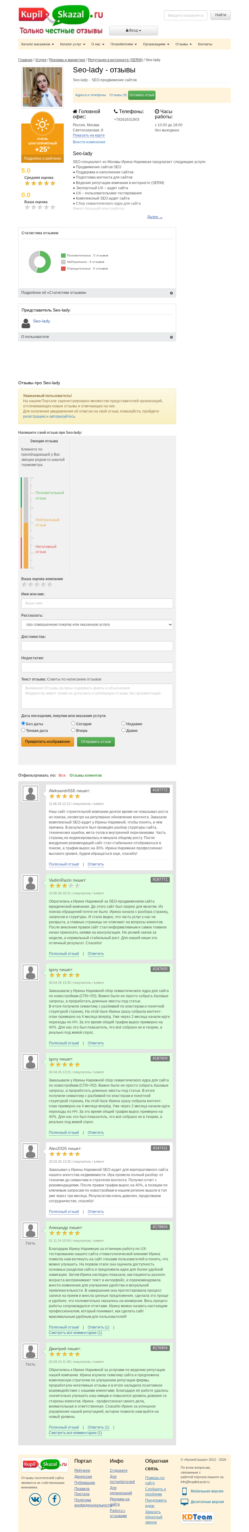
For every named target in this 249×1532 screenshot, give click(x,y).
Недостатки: (32, 658)
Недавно (133, 724)
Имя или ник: (33, 594)
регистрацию (34, 416)
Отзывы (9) (118, 95)
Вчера (81, 731)
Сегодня (83, 724)
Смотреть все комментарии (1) (75, 1333)
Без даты (34, 724)
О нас (96, 44)
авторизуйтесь (62, 416)
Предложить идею (156, 1503)
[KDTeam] (197, 1518)
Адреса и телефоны (90, 95)
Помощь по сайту (155, 1480)
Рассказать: (32, 615)
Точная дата (36, 731)
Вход (133, 30)
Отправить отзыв (96, 742)
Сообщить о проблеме (155, 1491)
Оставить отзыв (141, 95)
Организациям (154, 44)
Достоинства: (33, 637)
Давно (131, 731)
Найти (220, 15)
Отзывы (182, 44)
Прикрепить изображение (47, 742)
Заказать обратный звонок (153, 1517)
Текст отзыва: (33, 679)
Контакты (205, 44)
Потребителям (122, 44)
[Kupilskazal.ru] (60, 20)
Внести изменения (89, 142)
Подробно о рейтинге (42, 158)
